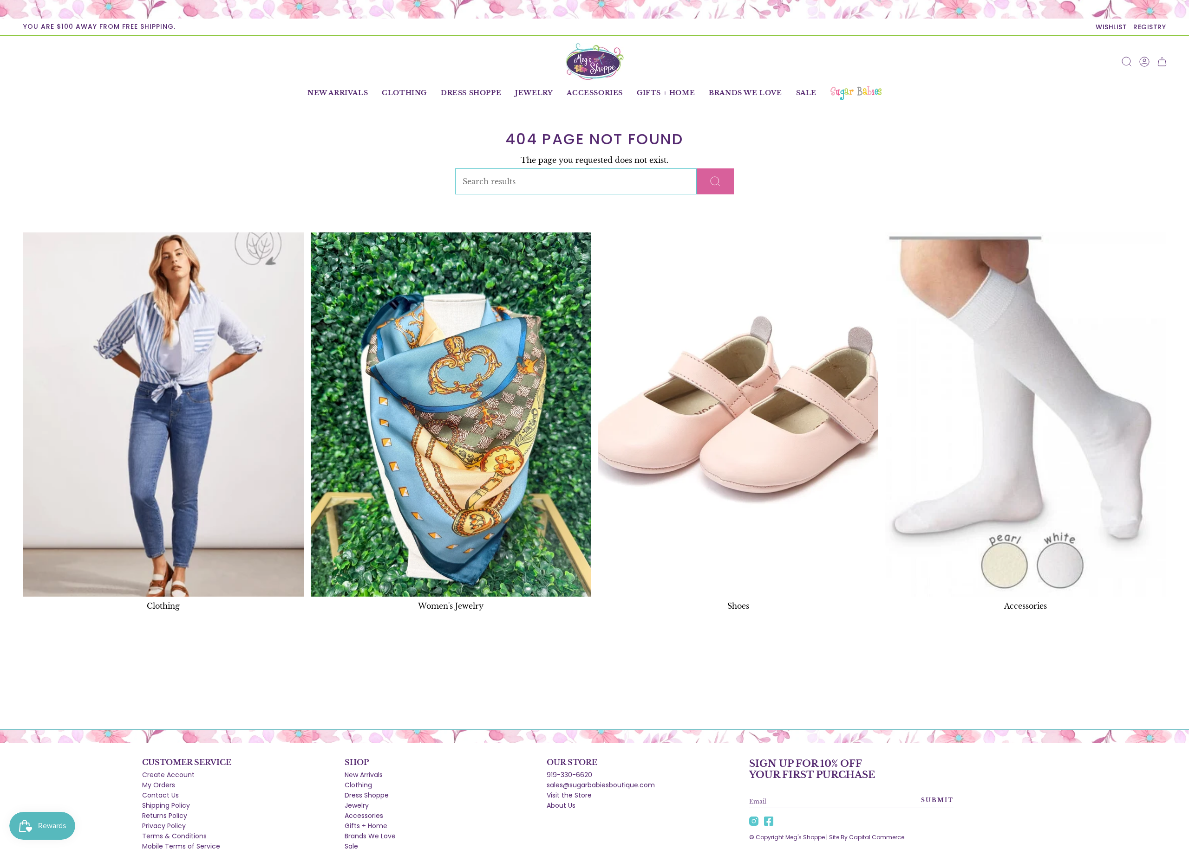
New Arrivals (364, 774)
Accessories (364, 815)
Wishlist (1111, 27)
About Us (561, 805)
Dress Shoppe (367, 795)
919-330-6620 (569, 774)
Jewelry (357, 805)
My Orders (158, 785)
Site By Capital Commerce (866, 837)
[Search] (715, 181)
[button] (404, 93)
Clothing (358, 785)
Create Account (168, 774)
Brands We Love (370, 836)
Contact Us (160, 795)
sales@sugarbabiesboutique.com (601, 785)
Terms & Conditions (174, 836)
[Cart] (1162, 62)
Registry (1149, 27)
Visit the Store (569, 795)
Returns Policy (164, 815)
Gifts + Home (366, 825)
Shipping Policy (166, 805)
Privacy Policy (164, 825)
